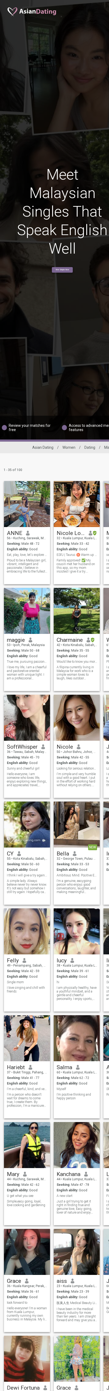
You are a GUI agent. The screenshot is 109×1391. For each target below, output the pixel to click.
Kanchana (68, 1174)
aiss (62, 1281)
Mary (13, 1174)
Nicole (65, 747)
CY (10, 853)
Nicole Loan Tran (71, 533)
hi (58, 982)
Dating (89, 447)
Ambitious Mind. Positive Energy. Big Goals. (77, 875)
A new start (64, 1196)
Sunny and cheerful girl (23, 768)
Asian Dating (42, 447)
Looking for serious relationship (77, 768)
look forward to (17, 1303)
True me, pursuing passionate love (27, 662)
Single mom (15, 982)
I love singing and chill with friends (26, 989)
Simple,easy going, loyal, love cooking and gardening (26, 1203)
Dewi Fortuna (23, 1388)
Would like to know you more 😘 (77, 662)
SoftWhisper (22, 747)
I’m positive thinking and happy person (74, 1096)
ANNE (14, 533)
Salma (64, 1067)
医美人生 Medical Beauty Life (77, 1303)
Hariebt (16, 1067)
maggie (16, 640)
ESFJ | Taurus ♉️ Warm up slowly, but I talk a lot (77, 555)
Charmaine (70, 640)
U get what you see (20, 1196)
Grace (14, 1281)
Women (68, 447)
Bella (63, 853)
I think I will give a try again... (27, 875)
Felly (13, 960)
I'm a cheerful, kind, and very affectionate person (27, 1089)
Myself (61, 1089)
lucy (62, 960)
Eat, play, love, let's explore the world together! (27, 555)
